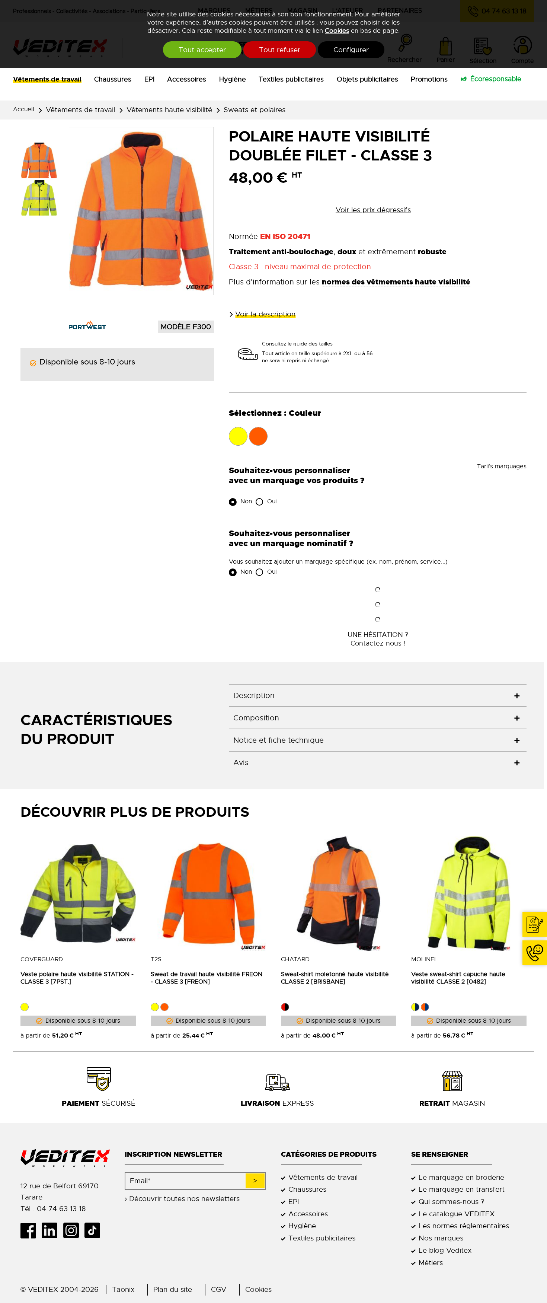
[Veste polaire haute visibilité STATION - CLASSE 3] (78, 893)
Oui (271, 501)
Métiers (431, 1262)
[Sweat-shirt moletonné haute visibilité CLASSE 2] (338, 893)
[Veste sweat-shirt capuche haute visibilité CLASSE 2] (469, 893)
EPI (149, 79)
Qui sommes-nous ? (451, 1201)
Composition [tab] (256, 718)
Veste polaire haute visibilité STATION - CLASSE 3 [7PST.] (77, 978)
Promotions (429, 79)
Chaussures (112, 79)
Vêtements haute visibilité (169, 109)
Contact (534, 924)
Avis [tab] (241, 762)
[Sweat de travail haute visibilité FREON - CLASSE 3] (208, 893)
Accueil (23, 109)
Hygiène (232, 79)
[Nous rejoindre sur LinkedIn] (52, 1230)
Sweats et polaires (254, 109)
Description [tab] (254, 695)
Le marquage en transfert (462, 1189)
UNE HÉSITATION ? (378, 638)
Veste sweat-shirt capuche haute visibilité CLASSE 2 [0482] (458, 978)
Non (245, 501)
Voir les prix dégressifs (373, 209)
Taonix (123, 1289)
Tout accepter (202, 49)
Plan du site (172, 1289)
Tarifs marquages (502, 466)
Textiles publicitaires (291, 79)
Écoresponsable (495, 79)
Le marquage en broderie (461, 1177)
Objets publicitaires (367, 79)
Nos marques (441, 1238)
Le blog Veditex (445, 1250)
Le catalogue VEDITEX (457, 1213)
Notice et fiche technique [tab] (278, 740)
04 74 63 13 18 (534, 952)
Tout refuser (279, 49)
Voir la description (265, 314)
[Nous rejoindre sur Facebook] (31, 1230)
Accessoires (186, 79)
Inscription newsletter (173, 1154)
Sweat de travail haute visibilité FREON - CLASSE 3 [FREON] (206, 978)
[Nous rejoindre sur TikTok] (95, 1230)
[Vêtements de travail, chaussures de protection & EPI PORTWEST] (87, 324)
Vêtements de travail (47, 79)
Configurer (351, 49)
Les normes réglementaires (464, 1225)
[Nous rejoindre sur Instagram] (73, 1230)
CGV (218, 1289)
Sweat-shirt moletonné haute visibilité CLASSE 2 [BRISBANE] (335, 978)
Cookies (337, 30)
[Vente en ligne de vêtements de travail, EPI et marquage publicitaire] (65, 1158)
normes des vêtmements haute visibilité (396, 282)
